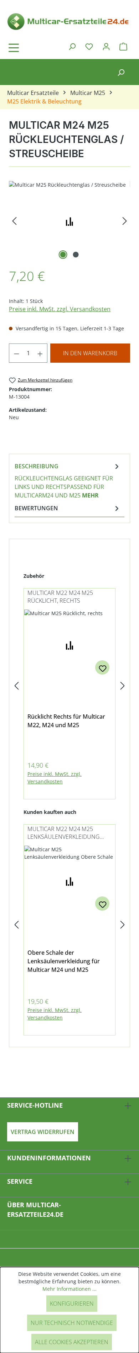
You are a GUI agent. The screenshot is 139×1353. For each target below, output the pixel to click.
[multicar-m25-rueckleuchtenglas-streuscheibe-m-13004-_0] (69, 221)
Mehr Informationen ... (69, 1288)
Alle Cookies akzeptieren (71, 1342)
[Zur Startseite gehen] (69, 21)
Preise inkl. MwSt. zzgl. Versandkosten (59, 309)
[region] (69, 221)
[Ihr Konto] (106, 46)
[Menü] (34, 47)
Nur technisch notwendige (72, 1323)
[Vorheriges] (14, 221)
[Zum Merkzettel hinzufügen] (102, 667)
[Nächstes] (124, 221)
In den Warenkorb (90, 353)
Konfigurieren (72, 1303)
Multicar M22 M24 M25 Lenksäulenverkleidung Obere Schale (63, 833)
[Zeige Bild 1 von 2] (63, 254)
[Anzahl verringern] (16, 353)
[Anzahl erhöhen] (40, 353)
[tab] (68, 480)
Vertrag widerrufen (42, 1132)
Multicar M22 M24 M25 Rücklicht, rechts (60, 596)
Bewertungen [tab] (36, 508)
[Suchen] (72, 46)
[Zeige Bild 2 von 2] (76, 254)
